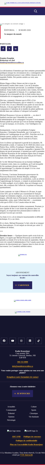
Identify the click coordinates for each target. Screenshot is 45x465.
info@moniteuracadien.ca (22, 366)
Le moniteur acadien (13, 11)
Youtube (13, 341)
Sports (33, 410)
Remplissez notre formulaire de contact (22, 377)
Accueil (22, 330)
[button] (3, 48)
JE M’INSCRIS (23, 393)
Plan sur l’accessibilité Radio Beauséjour (26, 444)
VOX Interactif (26, 455)
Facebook (4, 341)
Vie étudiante (34, 417)
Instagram (21, 341)
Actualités (11, 407)
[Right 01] (22, 254)
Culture (34, 407)
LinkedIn (30, 341)
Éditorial (11, 413)
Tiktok (39, 341)
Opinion (11, 417)
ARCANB (16, 437)
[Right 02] (22, 300)
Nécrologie (11, 420)
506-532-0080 (22, 362)
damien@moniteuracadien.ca (12, 63)
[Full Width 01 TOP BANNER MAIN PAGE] (22, 2)
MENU (41, 11)
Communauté (11, 410)
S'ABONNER (23, 285)
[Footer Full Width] (22, 311)
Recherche (35, 11)
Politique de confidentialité (26, 441)
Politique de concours (32, 437)
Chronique (34, 413)
